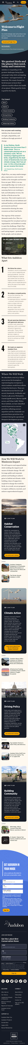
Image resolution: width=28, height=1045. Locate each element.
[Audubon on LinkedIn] (16, 981)
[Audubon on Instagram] (3, 981)
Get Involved (5, 46)
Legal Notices (6, 1043)
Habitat (5, 107)
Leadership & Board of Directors (6, 998)
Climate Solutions (8, 111)
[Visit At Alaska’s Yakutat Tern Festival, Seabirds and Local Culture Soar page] (14, 840)
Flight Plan (10, 518)
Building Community (9, 119)
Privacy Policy (14, 905)
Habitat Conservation (11, 525)
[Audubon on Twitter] (11, 981)
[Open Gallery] (24, 425)
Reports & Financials (7, 1006)
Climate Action (12, 613)
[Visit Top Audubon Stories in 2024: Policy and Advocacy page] (14, 746)
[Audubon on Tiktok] (20, 981)
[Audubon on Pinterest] (25, 981)
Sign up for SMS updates (19, 1003)
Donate (23, 2)
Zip (4, 885)
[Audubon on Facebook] (7, 981)
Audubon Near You (6, 1017)
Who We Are (4, 992)
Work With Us (19, 992)
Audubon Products (6, 1020)
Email (4, 880)
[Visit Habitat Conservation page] (14, 507)
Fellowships (18, 995)
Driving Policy (7, 115)
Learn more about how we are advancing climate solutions (13, 648)
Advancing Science (8, 123)
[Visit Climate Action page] (14, 596)
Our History (4, 995)
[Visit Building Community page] (14, 774)
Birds (4, 102)
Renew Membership (6, 1028)
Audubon (8, 2)
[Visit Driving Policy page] (14, 690)
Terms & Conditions (15, 969)
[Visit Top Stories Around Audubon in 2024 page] (14, 578)
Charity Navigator (14, 1035)
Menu (3, 2)
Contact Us (18, 1000)
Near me (14, 2)
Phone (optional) (7, 890)
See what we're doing (12, 555)
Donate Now (4, 1022)
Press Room (18, 997)
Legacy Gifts (4, 1025)
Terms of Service (17, 896)
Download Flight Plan (9, 42)
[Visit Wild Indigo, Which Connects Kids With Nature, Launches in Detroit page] (14, 830)
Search (17, 2)
